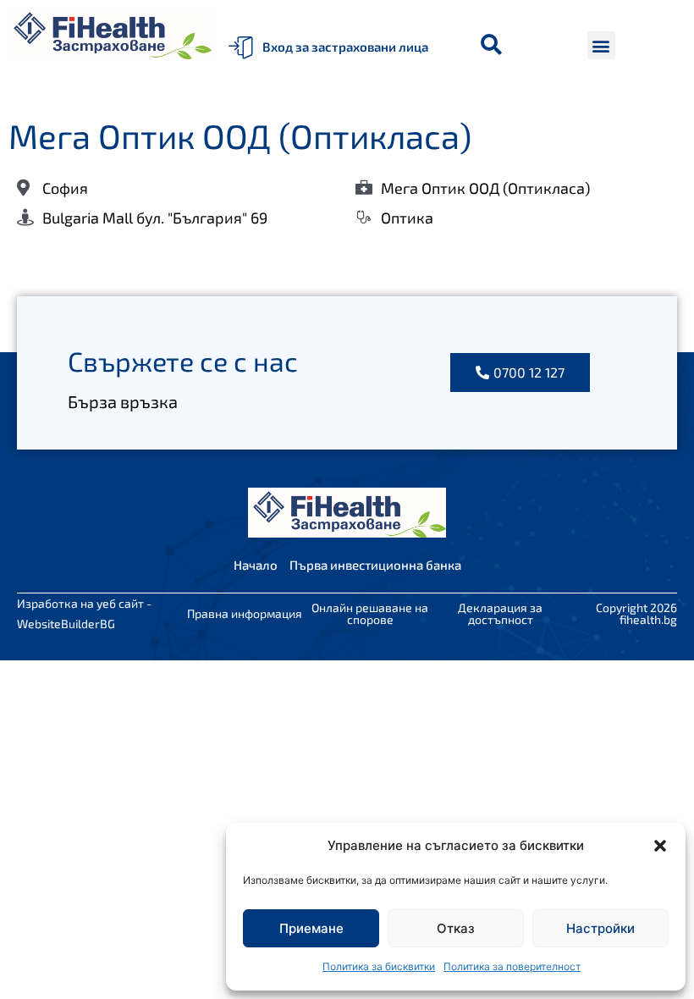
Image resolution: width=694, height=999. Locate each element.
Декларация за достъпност (500, 613)
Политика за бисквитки (378, 966)
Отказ (456, 928)
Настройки (600, 928)
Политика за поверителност (512, 966)
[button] (660, 845)
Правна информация (244, 613)
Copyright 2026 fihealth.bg (636, 613)
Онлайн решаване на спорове (369, 613)
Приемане (311, 928)
